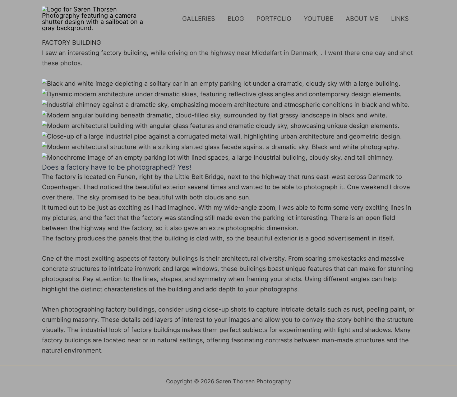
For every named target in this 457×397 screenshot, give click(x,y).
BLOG (236, 18)
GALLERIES (198, 18)
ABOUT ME (362, 18)
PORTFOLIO (273, 18)
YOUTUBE (318, 18)
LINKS (400, 18)
